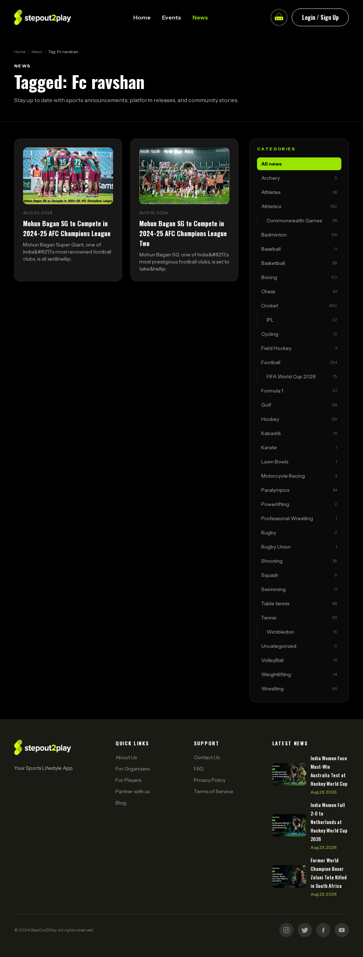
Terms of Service (213, 791)
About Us (126, 757)
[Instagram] (286, 930)
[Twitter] (305, 930)
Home (142, 17)
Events (171, 17)
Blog (121, 803)
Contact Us (206, 757)
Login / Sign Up (320, 17)
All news (271, 164)
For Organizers (133, 769)
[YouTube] (342, 930)
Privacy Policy (209, 780)
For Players (128, 780)
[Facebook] (323, 930)
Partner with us (133, 791)
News (200, 17)
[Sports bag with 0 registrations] (278, 17)
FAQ (198, 769)
